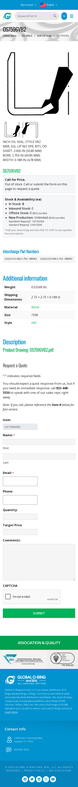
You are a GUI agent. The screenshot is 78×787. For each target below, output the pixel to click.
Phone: (8, 491)
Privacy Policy (34, 770)
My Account (27, 4)
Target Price (12, 525)
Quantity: (10, 510)
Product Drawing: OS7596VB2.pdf (28, 349)
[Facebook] (25, 779)
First (6, 448)
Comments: (11, 540)
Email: (8, 473)
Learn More (11, 712)
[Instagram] (46, 779)
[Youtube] (53, 779)
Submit (39, 613)
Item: (7, 420)
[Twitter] (32, 779)
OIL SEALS (27, 35)
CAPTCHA (10, 586)
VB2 (34, 323)
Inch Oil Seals (44, 35)
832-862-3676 (21, 749)
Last (6, 462)
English (50, 4)
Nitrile (35, 307)
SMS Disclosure (60, 770)
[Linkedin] (39, 779)
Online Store (9, 35)
